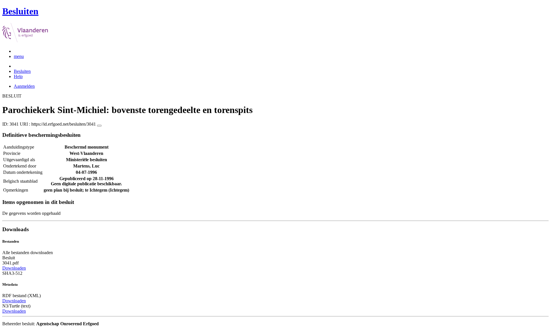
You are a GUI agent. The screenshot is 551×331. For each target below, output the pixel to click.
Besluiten (22, 71)
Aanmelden (24, 86)
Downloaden (14, 268)
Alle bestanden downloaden (27, 252)
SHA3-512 (12, 273)
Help (18, 76)
